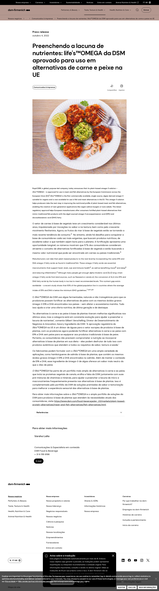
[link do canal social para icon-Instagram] (142, 560)
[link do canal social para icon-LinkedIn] (123, 560)
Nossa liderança (53, 506)
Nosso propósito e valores (58, 501)
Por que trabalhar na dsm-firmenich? (135, 503)
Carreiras (127, 496)
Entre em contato (54, 548)
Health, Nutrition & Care (19, 511)
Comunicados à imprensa (42, 18)
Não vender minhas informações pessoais (35, 581)
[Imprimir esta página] (121, 86)
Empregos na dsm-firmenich (136, 509)
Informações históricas (94, 506)
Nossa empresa (52, 496)
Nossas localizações (55, 532)
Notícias (50, 527)
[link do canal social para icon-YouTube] (135, 560)
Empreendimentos (54, 537)
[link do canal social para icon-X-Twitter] (148, 560)
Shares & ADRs (91, 501)
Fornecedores (52, 542)
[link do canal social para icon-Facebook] (129, 560)
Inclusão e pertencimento (134, 520)
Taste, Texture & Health (18, 506)
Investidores (89, 496)
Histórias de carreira (132, 514)
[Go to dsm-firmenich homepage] (19, 10)
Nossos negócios (15, 18)
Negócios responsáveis (56, 511)
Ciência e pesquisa (55, 521)
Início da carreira (130, 525)
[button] (137, 9)
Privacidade (10, 581)
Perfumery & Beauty (17, 501)
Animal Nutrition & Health (20, 516)
